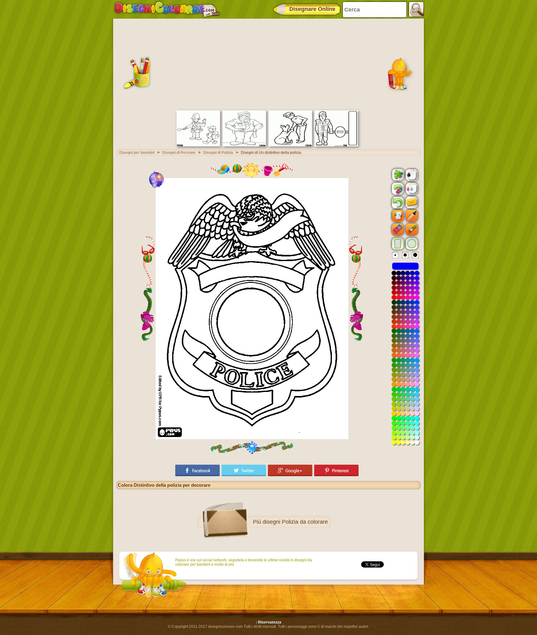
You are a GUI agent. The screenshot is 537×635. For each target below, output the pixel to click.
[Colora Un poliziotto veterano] (244, 145)
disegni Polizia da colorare (295, 522)
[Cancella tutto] (397, 188)
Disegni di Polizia (218, 152)
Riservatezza (269, 622)
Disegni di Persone (178, 152)
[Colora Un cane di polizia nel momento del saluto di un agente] (290, 145)
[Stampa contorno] (411, 174)
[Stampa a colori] (411, 188)
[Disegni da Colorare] (167, 9)
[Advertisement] (268, 63)
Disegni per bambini (136, 152)
